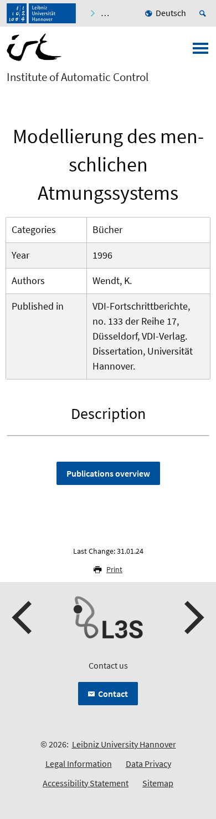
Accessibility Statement (85, 782)
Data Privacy (148, 763)
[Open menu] (200, 51)
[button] (23, 617)
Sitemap (157, 782)
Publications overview (108, 473)
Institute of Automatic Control (77, 77)
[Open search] (204, 13)
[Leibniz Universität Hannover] (41, 13)
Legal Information (78, 763)
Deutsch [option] (171, 12)
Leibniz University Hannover (124, 744)
